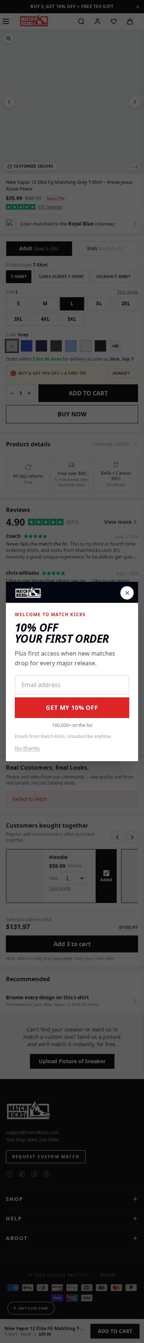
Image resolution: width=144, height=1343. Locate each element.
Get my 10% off (72, 708)
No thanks (27, 748)
